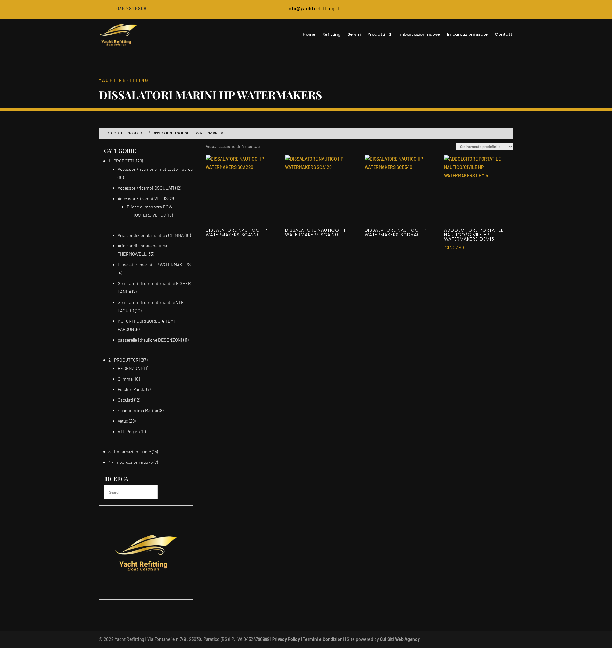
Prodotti (376, 34)
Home (309, 34)
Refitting (331, 34)
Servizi (354, 34)
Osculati (125, 400)
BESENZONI (130, 368)
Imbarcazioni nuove (419, 34)
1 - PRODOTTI (134, 133)
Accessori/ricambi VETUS (143, 198)
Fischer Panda (131, 389)
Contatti (504, 34)
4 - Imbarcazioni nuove (130, 462)
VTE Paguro (129, 431)
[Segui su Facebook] (496, 9)
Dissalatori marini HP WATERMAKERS (154, 264)
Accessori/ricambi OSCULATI (146, 188)
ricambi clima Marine (138, 410)
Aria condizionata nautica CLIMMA (151, 235)
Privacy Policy (286, 639)
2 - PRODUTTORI (124, 360)
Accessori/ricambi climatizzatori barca (155, 169)
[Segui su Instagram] (508, 9)
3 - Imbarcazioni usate (129, 451)
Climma (125, 378)
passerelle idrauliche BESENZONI (150, 340)
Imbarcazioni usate (467, 34)
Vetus (123, 421)
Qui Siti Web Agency (400, 639)
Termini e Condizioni (323, 639)
